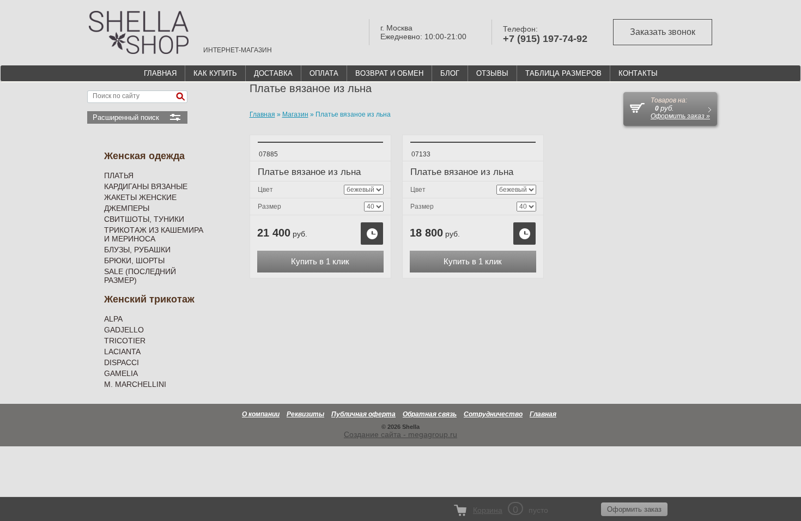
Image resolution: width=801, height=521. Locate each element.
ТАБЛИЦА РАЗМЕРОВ (563, 73)
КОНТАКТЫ (638, 73)
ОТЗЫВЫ (492, 73)
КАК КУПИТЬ (215, 73)
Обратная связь (430, 414)
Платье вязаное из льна (309, 172)
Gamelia (121, 373)
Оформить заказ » (680, 116)
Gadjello (124, 329)
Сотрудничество (493, 414)
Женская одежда (144, 155)
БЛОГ (449, 73)
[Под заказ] (372, 233)
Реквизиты (305, 414)
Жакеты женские (140, 197)
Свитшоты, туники (144, 219)
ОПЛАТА (324, 73)
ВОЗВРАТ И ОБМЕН (389, 73)
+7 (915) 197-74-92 (545, 38)
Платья (119, 175)
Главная (543, 414)
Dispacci (121, 362)
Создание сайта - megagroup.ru (400, 434)
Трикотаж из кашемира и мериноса (153, 234)
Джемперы (126, 208)
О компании (261, 414)
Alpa (113, 318)
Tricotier (124, 340)
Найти (180, 96)
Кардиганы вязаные (145, 186)
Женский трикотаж (149, 299)
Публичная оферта (363, 414)
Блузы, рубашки (137, 249)
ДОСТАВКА (273, 73)
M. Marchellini (135, 384)
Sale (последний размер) (140, 275)
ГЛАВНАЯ (160, 73)
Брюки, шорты (134, 260)
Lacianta (122, 351)
